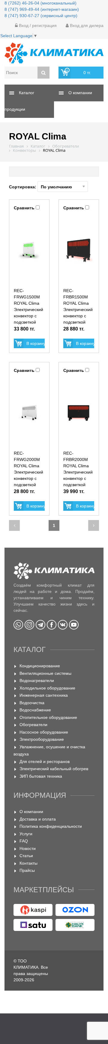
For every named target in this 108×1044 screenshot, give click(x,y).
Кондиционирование (40, 665)
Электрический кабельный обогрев (54, 768)
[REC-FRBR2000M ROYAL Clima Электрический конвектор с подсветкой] (78, 412)
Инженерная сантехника (44, 695)
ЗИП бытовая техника (41, 776)
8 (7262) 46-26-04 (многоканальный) (40, 3)
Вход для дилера (86, 25)
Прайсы (27, 870)
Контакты (29, 863)
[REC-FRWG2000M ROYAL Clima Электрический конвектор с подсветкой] (29, 412)
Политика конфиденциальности (51, 826)
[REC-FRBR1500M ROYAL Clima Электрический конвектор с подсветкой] (78, 250)
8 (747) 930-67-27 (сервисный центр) (40, 15)
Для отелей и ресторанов (45, 761)
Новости (28, 848)
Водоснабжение (35, 709)
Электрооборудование (42, 739)
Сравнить (24, 207)
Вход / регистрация (37, 25)
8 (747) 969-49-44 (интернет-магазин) (41, 9)
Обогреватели (33, 724)
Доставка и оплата (38, 819)
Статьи (26, 855)
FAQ (24, 841)
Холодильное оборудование (47, 688)
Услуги (26, 833)
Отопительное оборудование (48, 717)
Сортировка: (23, 186)
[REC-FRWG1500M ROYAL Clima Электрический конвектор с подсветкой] (29, 250)
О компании (31, 811)
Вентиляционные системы (45, 673)
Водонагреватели (37, 680)
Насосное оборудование (44, 732)
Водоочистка (32, 702)
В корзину (35, 343)
